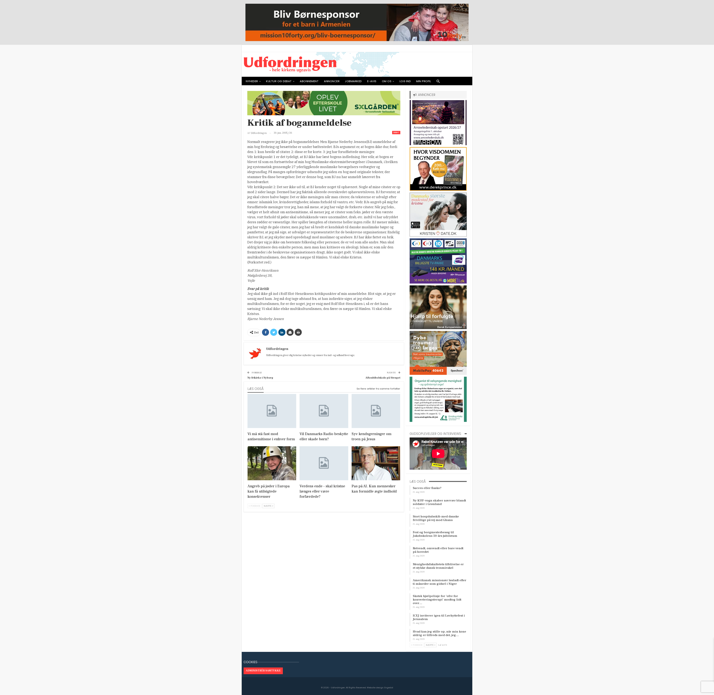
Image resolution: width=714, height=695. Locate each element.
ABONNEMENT (309, 81)
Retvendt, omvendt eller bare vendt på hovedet (438, 550)
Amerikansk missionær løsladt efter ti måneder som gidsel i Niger (439, 582)
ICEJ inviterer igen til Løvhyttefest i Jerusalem (439, 617)
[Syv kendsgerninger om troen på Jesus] (376, 411)
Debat (396, 132)
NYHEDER (252, 81)
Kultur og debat (279, 81)
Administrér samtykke (263, 670)
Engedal (388, 687)
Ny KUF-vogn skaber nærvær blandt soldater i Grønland (439, 502)
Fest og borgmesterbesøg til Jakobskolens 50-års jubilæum (435, 534)
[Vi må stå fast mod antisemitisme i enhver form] (271, 411)
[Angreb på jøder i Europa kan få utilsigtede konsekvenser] (271, 463)
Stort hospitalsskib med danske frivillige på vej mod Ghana (436, 518)
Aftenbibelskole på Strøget (382, 377)
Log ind (405, 81)
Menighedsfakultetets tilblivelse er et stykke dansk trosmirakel (438, 566)
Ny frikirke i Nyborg (260, 377)
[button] (438, 82)
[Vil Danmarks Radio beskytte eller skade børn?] (324, 411)
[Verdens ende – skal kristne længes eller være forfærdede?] (324, 463)
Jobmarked (353, 81)
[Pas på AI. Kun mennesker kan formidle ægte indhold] (376, 463)
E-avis (372, 81)
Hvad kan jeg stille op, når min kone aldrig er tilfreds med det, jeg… (439, 633)
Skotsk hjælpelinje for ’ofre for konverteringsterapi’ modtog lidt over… (437, 599)
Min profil (423, 81)
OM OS (387, 81)
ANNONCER (332, 81)
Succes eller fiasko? (427, 488)
